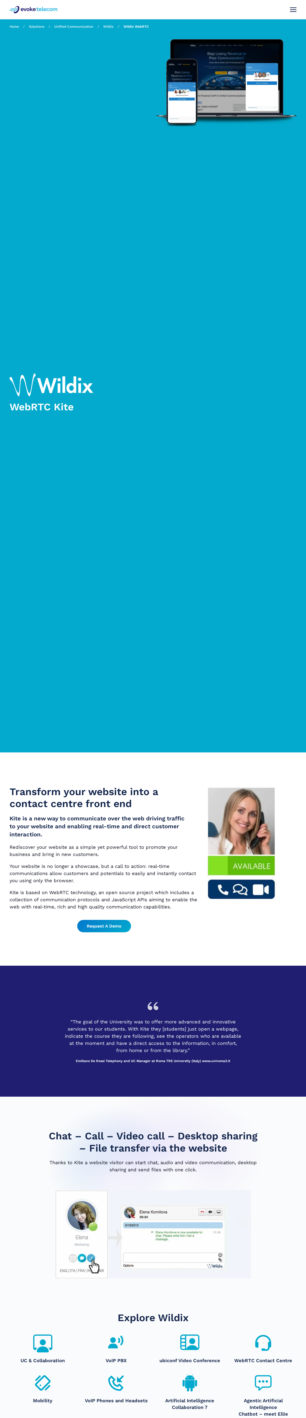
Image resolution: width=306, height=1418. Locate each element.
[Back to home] (34, 9)
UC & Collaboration (43, 1360)
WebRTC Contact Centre (263, 1360)
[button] (293, 9)
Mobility (42, 1400)
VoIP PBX (116, 1360)
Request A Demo (104, 925)
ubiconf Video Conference (189, 1360)
